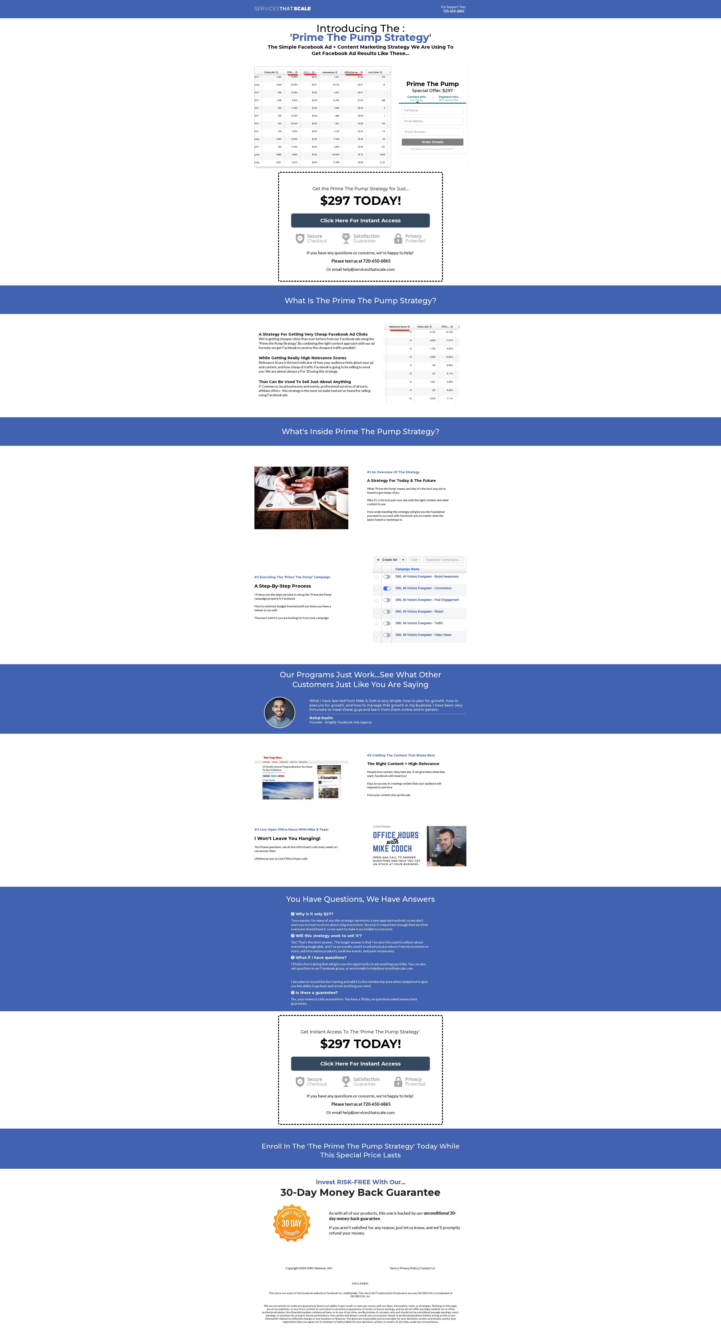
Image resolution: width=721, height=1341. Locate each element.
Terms (394, 1268)
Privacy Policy (409, 1268)
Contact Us (427, 1268)
